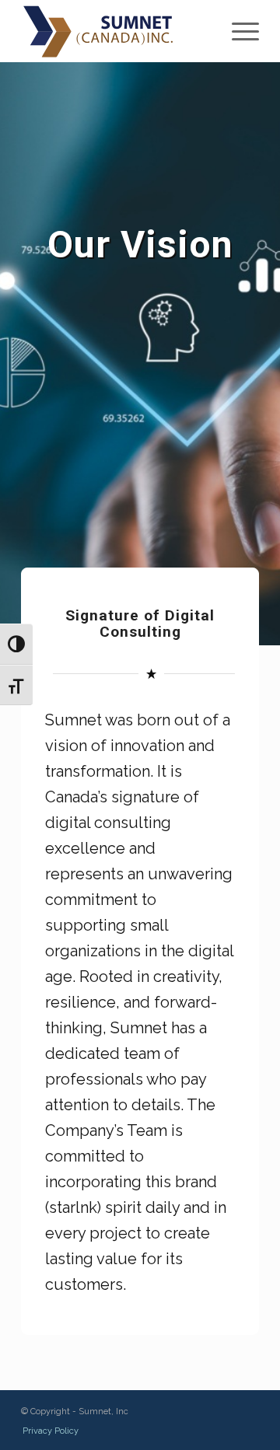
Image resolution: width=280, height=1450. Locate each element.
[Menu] (237, 31)
